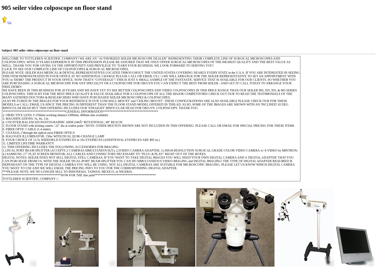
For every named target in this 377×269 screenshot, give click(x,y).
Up (9, 22)
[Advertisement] (188, 36)
